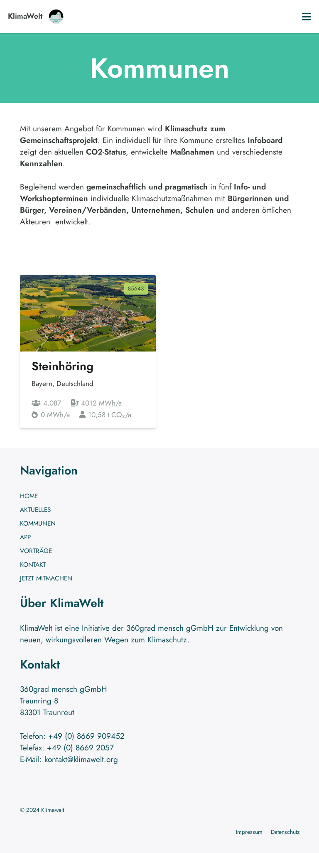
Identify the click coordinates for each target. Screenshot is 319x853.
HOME (29, 496)
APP (25, 537)
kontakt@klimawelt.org (81, 759)
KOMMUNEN (38, 523)
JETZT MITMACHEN (46, 578)
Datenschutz (285, 832)
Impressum (249, 832)
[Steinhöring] (88, 351)
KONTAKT (33, 564)
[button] (306, 16)
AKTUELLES (35, 509)
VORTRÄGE (36, 551)
